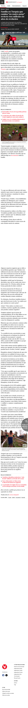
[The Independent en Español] (14, 2)
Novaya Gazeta (17, 678)
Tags (15, 684)
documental (14, 155)
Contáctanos (4, 672)
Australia (23, 497)
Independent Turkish (18, 670)
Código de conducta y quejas (8, 693)
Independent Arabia (18, 668)
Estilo (8, 5)
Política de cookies (6, 695)
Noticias (3, 5)
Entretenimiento (16, 5)
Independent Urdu (17, 674)
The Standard (17, 676)
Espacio (25, 5)
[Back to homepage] (8, 666)
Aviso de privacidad (6, 689)
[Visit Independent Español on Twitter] (6, 675)
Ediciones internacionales (19, 666)
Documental (18, 497)
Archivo (15, 682)
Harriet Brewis (4, 27)
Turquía (3, 69)
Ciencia (7, 9)
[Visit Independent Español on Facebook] (3, 675)
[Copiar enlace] (25, 28)
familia (6, 51)
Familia (13, 497)
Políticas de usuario (6, 691)
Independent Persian (18, 672)
